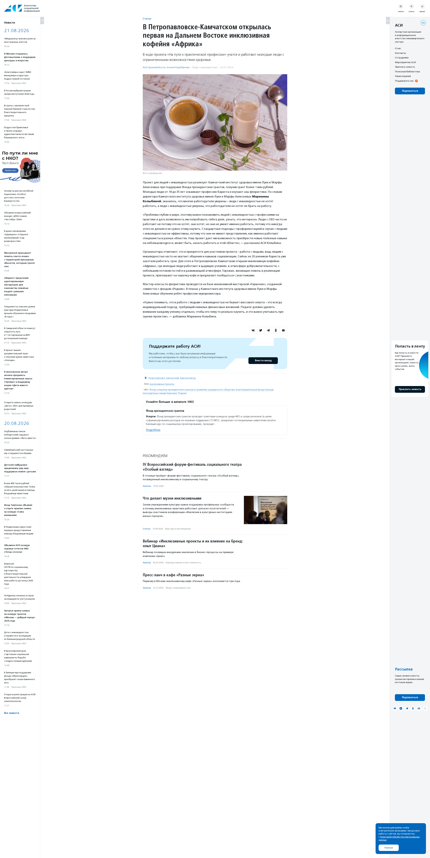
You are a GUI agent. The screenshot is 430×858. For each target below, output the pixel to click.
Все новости (11, 713)
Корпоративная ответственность (183, 562)
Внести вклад (263, 360)
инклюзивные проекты (162, 384)
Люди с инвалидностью (204, 67)
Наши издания (403, 76)
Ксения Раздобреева (178, 67)
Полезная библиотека (407, 71)
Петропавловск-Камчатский (163, 378)
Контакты (400, 53)
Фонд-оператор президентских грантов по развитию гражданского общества (192, 389)
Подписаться (410, 91)
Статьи (147, 18)
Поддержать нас (404, 80)
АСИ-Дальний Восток (154, 67)
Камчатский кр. (188, 378)
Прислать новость (405, 66)
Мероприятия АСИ (405, 62)
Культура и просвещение (178, 528)
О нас (398, 48)
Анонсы (147, 486)
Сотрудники (401, 57)
